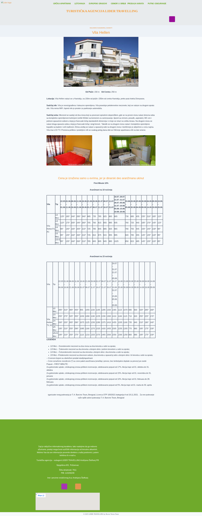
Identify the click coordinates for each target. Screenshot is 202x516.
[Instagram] (172, 19)
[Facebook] (172, 12)
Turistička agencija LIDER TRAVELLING (102, 11)
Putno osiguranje (157, 3)
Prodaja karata (135, 3)
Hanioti (109, 28)
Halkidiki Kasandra (97, 28)
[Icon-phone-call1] (78, 486)
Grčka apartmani (62, 3)
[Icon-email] (71, 486)
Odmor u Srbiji (118, 3)
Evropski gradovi (98, 3)
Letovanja (79, 3)
